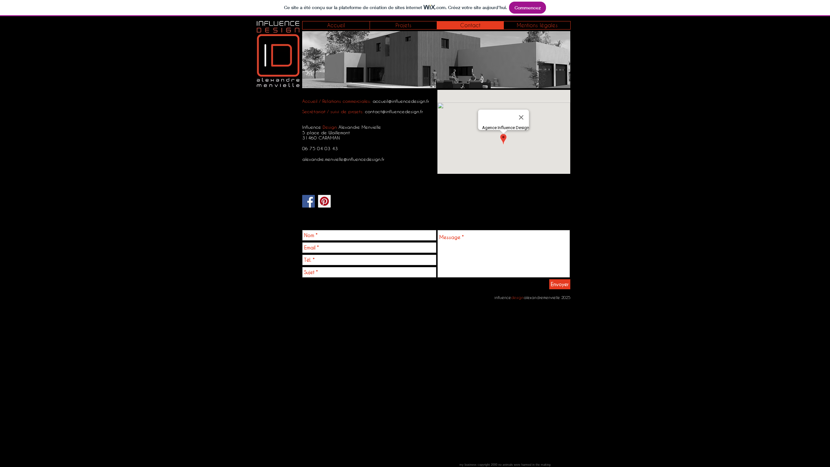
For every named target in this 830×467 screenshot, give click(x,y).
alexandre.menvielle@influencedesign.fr (343, 159)
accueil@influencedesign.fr (401, 101)
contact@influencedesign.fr (394, 111)
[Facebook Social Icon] (308, 201)
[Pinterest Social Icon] (324, 201)
